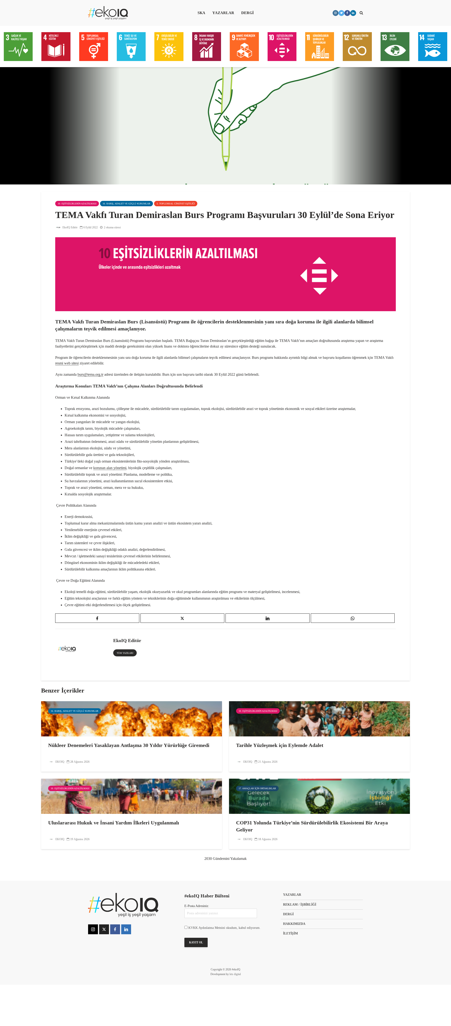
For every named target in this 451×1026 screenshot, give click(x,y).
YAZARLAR (223, 13)
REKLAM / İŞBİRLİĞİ (299, 904)
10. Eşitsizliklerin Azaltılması (77, 203)
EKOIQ (59, 761)
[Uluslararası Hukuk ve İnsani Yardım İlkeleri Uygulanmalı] (131, 796)
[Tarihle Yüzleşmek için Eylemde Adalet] (319, 718)
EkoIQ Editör (70, 227)
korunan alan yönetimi (109, 468)
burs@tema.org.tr (90, 374)
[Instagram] (93, 929)
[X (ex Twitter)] (104, 929)
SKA (201, 13)
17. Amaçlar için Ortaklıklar (257, 788)
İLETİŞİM (290, 933)
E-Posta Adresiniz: (196, 906)
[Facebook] (115, 929)
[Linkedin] (126, 929)
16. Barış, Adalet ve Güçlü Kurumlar (126, 203)
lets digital (235, 974)
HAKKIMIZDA (294, 924)
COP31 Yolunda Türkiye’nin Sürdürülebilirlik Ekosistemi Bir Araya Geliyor (312, 826)
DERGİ (247, 13)
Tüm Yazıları (125, 653)
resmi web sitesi (67, 363)
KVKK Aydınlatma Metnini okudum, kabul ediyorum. (224, 928)
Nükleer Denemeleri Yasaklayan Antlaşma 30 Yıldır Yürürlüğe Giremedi (128, 745)
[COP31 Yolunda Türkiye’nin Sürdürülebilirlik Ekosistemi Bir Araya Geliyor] (319, 796)
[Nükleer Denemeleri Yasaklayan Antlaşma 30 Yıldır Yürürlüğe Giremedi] (131, 718)
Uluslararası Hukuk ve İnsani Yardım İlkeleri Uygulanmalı (113, 823)
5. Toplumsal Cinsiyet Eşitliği (176, 203)
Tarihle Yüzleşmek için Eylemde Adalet (279, 745)
